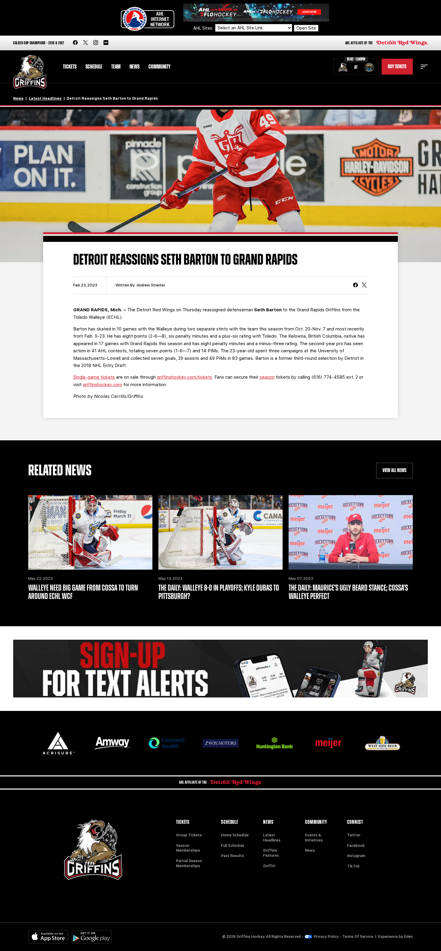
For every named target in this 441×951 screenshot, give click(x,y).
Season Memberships (188, 848)
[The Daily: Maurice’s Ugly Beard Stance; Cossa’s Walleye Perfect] (351, 532)
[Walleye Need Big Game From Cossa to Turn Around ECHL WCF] (90, 532)
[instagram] (95, 43)
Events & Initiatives (314, 837)
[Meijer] (328, 743)
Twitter (354, 835)
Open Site (306, 28)
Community (159, 67)
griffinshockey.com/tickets (184, 377)
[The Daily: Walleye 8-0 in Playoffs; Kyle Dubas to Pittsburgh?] (220, 532)
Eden (408, 937)
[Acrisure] (58, 743)
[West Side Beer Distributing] (382, 743)
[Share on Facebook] (355, 285)
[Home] (29, 72)
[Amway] (112, 743)
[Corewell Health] (166, 743)
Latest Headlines (45, 98)
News (135, 67)
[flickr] (106, 43)
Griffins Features (271, 853)
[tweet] (364, 285)
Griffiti (269, 866)
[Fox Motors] (220, 743)
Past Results (232, 856)
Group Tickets (189, 835)
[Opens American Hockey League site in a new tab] (147, 19)
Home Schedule (235, 835)
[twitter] (85, 43)
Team (116, 67)
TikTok (353, 866)
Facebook (356, 846)
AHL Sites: (203, 28)
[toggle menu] (424, 66)
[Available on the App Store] (48, 937)
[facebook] (75, 43)
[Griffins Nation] (220, 668)
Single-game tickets (94, 377)
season (267, 377)
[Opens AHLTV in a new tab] (256, 12)
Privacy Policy (326, 937)
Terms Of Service (357, 937)
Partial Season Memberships (189, 863)
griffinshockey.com (102, 384)
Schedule (94, 67)
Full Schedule (232, 846)
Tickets (69, 67)
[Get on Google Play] (91, 937)
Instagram (356, 856)
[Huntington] (274, 743)
